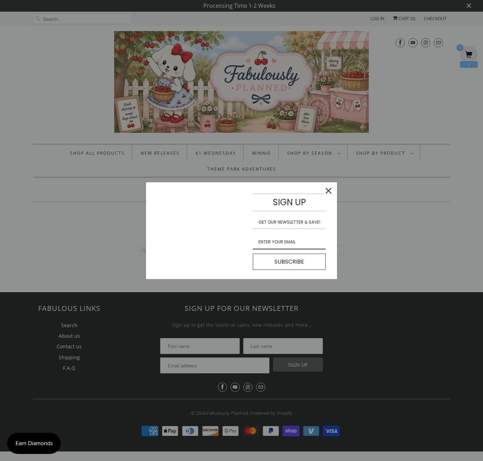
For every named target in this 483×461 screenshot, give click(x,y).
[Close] (328, 190)
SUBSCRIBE (289, 262)
